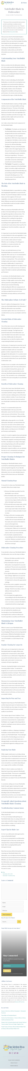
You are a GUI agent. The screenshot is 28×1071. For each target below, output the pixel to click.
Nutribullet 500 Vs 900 (7, 873)
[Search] (19, 921)
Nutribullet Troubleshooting (9, 875)
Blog (4, 872)
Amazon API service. (20, 1001)
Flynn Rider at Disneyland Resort (8, 1015)
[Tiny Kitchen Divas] (7, 2)
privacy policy (12, 31)
